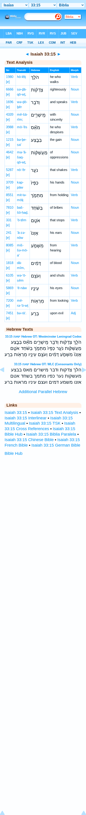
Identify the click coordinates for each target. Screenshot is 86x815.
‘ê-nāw (22, 288)
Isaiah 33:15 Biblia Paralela (51, 434)
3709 (9, 182)
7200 (9, 300)
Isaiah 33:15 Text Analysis (54, 412)
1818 (9, 263)
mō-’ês (22, 127)
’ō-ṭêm (21, 220)
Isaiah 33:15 (16, 412)
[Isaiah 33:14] (5, 380)
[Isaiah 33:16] (80, 380)
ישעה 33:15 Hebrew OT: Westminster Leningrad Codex (43, 336)
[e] (8, 82)
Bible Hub (13, 453)
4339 (9, 114)
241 (8, 232)
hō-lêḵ (21, 77)
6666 (9, 89)
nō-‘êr (21, 170)
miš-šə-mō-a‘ (22, 250)
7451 (9, 313)
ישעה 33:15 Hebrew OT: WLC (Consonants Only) (47, 364)
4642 (9, 152)
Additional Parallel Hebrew (43, 391)
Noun (75, 89)
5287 (9, 170)
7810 (9, 207)
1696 (9, 102)
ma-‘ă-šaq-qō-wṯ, (22, 157)
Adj (73, 313)
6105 (9, 275)
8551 (9, 195)
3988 (9, 127)
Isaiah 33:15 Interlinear (26, 418)
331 (8, 220)
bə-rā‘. (21, 313)
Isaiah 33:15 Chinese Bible (29, 439)
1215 (9, 139)
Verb (74, 77)
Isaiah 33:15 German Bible (55, 445)
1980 (9, 77)
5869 (9, 288)
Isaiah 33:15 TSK (45, 423)
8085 (9, 245)
